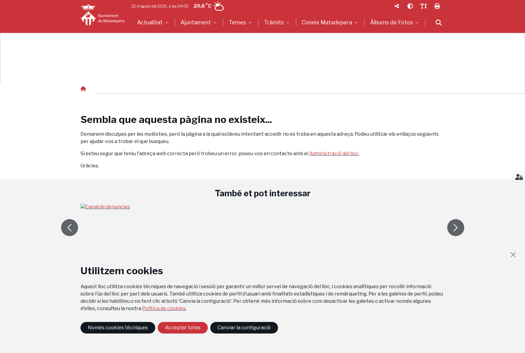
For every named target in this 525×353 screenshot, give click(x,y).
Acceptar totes (183, 327)
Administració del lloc (334, 153)
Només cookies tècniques (118, 327)
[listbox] (153, 22)
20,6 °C (202, 6)
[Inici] (102, 15)
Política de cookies (164, 308)
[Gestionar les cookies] (519, 176)
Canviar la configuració (244, 327)
